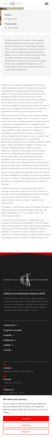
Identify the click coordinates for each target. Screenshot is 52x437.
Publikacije (8, 340)
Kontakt (7, 350)
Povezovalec (10, 24)
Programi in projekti (13, 330)
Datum (8, 15)
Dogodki (7, 335)
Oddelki (7, 345)
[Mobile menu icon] (46, 4)
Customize (26, 425)
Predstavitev (9, 325)
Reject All (26, 432)
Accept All (26, 418)
